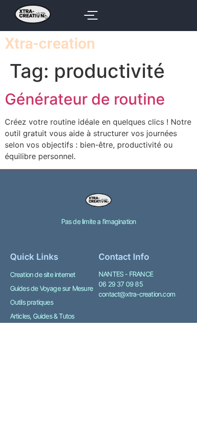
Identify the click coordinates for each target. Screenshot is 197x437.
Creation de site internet (43, 274)
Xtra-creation (50, 43)
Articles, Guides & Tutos (42, 316)
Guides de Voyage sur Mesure (51, 288)
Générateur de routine (85, 99)
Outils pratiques (31, 302)
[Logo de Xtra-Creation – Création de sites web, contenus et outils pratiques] (33, 14)
